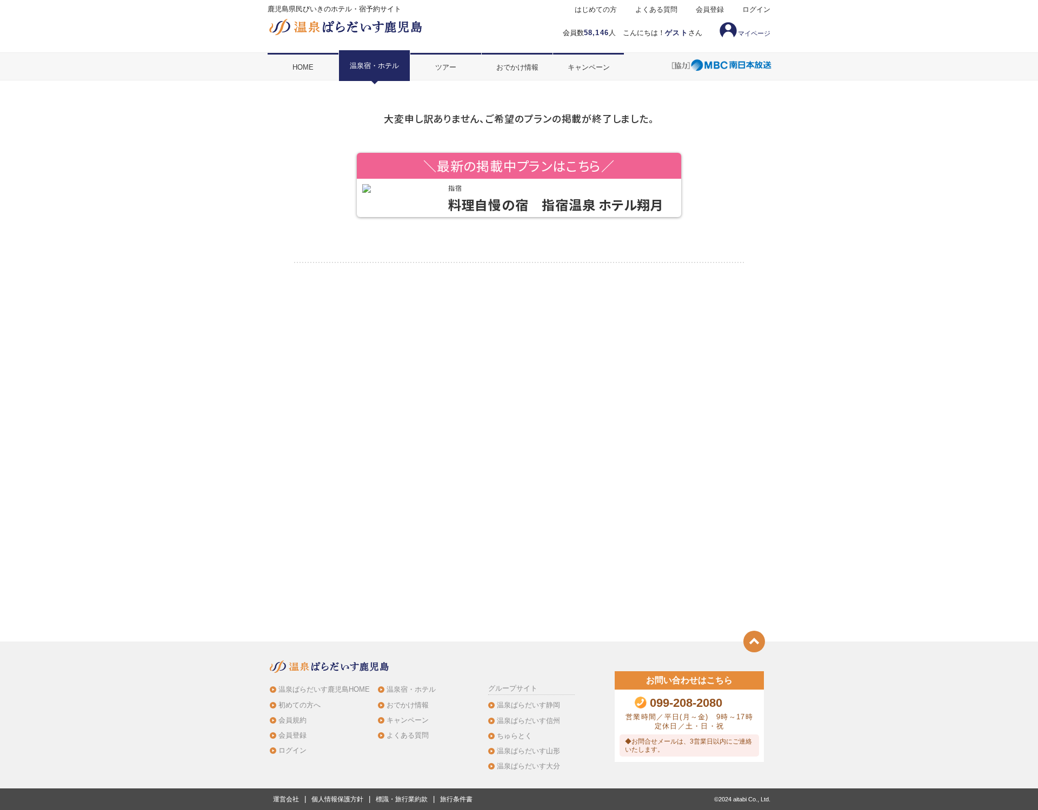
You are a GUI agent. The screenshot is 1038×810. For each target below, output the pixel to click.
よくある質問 (656, 10)
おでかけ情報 (517, 67)
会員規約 (292, 720)
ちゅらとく (514, 736)
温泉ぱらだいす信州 (528, 721)
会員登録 (710, 10)
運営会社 (286, 799)
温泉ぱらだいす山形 (528, 751)
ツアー (445, 67)
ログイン (756, 10)
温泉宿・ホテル (374, 66)
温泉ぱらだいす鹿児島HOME (324, 689)
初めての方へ (299, 705)
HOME (303, 67)
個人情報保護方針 (337, 799)
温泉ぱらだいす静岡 (528, 705)
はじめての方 (596, 10)
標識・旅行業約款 (402, 799)
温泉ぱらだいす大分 (528, 766)
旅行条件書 (456, 799)
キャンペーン (589, 67)
